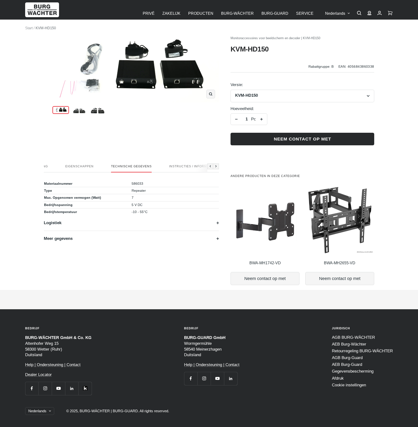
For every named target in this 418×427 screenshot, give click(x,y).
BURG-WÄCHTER (237, 13)
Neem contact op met (302, 139)
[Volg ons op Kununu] (85, 388)
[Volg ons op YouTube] (58, 388)
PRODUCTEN (200, 13)
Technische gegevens (131, 166)
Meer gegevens (58, 238)
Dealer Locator (38, 374)
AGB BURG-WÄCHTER (353, 337)
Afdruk (338, 378)
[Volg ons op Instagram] (45, 388)
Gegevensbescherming (352, 371)
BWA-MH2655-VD (339, 263)
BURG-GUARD (274, 13)
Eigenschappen (79, 166)
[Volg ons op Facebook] (31, 388)
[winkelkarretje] (390, 13)
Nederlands (335, 13)
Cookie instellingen (349, 385)
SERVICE (305, 13)
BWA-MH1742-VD (265, 263)
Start (29, 28)
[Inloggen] (379, 13)
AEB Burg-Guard (347, 364)
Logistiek (52, 223)
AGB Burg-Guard (347, 357)
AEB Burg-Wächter (349, 344)
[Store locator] (369, 13)
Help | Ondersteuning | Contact (53, 364)
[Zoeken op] (359, 13)
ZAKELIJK (171, 13)
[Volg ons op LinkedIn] (71, 388)
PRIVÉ (149, 13)
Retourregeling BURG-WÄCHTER (362, 351)
